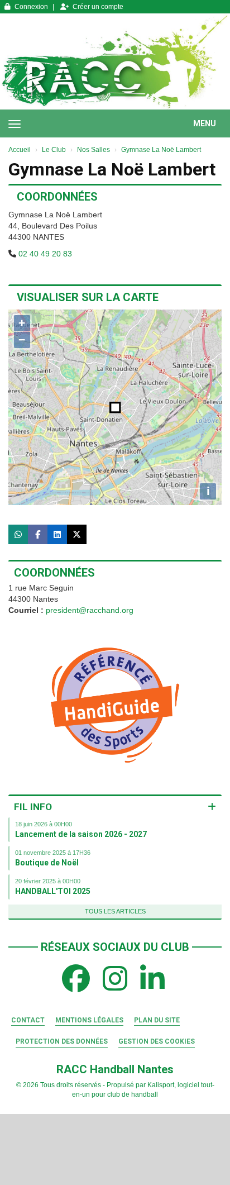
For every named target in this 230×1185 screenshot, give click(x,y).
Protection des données (62, 1041)
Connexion (31, 7)
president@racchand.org (89, 610)
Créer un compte (98, 7)
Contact (28, 1020)
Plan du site (157, 1020)
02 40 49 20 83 (45, 253)
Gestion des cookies (156, 1041)
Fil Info (33, 806)
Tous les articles (115, 911)
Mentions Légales (89, 1020)
